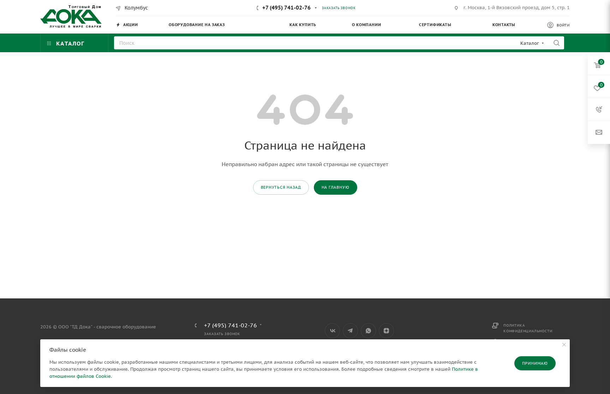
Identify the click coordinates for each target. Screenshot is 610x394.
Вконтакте (332, 330)
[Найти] (556, 42)
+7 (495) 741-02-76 (286, 7)
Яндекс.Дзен (386, 330)
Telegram (350, 330)
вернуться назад (281, 187)
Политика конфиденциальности (527, 328)
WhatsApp (368, 330)
